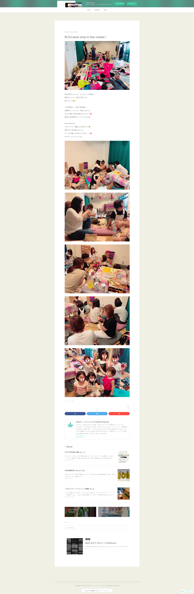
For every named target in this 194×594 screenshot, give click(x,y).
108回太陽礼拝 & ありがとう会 (74, 470)
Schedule (97, 10)
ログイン (131, 4)
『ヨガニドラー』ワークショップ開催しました (79, 489)
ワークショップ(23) (69, 401)
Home (88, 10)
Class (105, 10)
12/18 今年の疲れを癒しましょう (75, 452)
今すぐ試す (119, 3)
